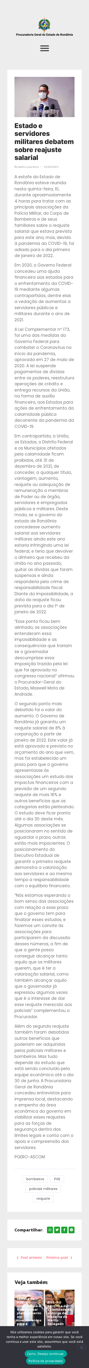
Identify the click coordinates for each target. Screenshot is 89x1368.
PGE (57, 1179)
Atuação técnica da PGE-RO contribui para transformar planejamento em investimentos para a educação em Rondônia (29, 1313)
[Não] (81, 1347)
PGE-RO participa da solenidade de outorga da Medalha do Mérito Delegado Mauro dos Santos (59, 1316)
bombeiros (35, 1179)
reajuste (43, 1198)
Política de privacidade (45, 1361)
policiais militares (43, 1188)
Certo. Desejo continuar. (46, 1354)
